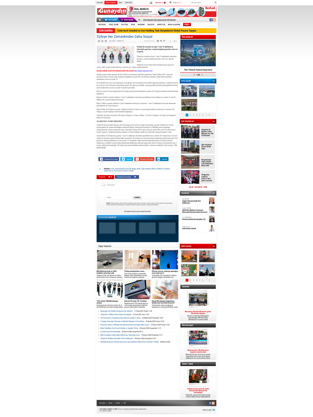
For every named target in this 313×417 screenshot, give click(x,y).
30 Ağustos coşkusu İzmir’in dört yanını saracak (206, 178)
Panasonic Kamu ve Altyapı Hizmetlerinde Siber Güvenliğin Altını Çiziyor (125, 325)
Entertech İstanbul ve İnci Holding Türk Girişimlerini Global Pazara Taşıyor (156, 30)
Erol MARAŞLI (193, 218)
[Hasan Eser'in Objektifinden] (189, 105)
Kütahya (148, 169)
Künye (110, 403)
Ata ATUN (191, 201)
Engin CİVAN (194, 210)
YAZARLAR (185, 193)
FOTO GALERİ (186, 81)
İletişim (118, 403)
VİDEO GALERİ (186, 246)
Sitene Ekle (128, 2)
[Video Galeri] (127, 20)
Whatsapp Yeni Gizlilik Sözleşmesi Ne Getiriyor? (116, 311)
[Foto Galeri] (111, 20)
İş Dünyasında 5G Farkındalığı (110, 332)
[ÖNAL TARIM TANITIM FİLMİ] (189, 270)
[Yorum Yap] (158, 41)
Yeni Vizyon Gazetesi (121, 171)
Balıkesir (160, 169)
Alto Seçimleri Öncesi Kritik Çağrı (206, 147)
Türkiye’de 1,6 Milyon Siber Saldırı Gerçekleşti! (115, 314)
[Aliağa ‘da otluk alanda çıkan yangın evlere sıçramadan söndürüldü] (189, 256)
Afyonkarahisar (120, 169)
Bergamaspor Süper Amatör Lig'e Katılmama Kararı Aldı (207, 163)
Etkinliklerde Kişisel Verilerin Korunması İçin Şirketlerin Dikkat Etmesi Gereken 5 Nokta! (129, 342)
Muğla (134, 169)
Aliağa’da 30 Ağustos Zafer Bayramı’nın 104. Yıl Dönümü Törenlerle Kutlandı (207, 132)
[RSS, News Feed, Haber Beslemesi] (214, 19)
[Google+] (106, 41)
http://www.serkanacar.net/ (143, 71)
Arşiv (120, 2)
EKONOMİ (185, 287)
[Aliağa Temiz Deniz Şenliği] (207, 91)
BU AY (191, 187)
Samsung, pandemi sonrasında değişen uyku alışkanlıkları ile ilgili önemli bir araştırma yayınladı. (135, 274)
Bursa (111, 171)
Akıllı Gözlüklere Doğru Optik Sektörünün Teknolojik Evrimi (120, 335)
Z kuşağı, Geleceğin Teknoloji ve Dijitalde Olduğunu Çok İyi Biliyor (122, 321)
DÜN (205, 187)
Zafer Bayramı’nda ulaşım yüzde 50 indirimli (159, 20)
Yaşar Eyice (189, 227)
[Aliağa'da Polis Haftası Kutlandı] (207, 270)
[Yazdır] (164, 41)
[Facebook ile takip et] (211, 19)
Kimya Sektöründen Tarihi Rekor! (198, 70)
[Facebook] (99, 41)
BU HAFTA (198, 187)
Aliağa (131, 171)
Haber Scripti (207, 410)
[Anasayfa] (100, 20)
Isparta (106, 171)
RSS (125, 403)
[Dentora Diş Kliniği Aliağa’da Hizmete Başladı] (189, 91)
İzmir (112, 169)
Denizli (128, 169)
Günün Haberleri (111, 2)
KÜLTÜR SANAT (187, 325)
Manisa (154, 169)
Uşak (143, 169)
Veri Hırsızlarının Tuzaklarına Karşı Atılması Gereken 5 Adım (120, 318)
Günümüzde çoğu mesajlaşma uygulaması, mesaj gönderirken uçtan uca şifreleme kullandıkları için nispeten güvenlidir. (165, 304)
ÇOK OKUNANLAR (187, 121)
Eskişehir (167, 169)
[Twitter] (102, 41)
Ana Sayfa (100, 2)
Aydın (139, 169)
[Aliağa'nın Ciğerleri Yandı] (207, 256)
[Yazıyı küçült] (169, 41)
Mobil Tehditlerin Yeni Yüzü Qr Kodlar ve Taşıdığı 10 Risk (119, 328)
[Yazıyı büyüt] (175, 41)
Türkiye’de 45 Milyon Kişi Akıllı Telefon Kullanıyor (116, 338)
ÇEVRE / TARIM (187, 364)
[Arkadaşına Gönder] (161, 41)
